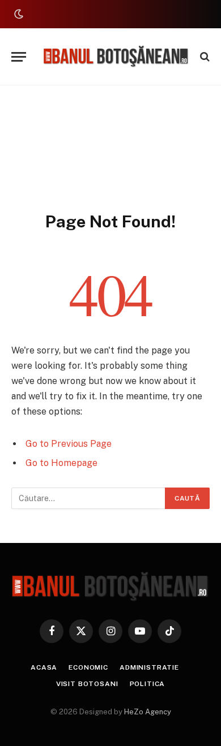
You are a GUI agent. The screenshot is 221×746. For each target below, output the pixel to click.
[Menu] (18, 57)
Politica (147, 684)
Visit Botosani (87, 684)
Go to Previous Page (69, 443)
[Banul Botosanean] (116, 57)
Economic (88, 667)
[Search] (204, 57)
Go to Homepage (61, 463)
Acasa (44, 667)
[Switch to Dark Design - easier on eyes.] (17, 14)
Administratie (149, 667)
